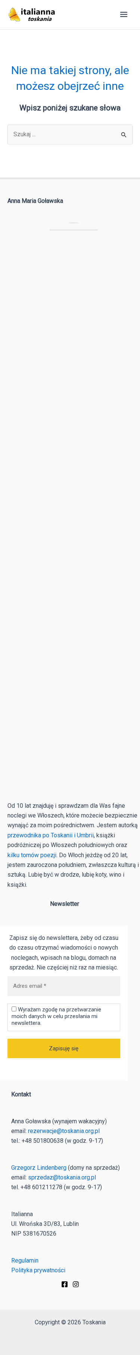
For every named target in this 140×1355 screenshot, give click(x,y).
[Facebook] (64, 1284)
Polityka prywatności (38, 1270)
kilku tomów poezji (31, 855)
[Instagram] (75, 1284)
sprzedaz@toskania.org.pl (62, 1177)
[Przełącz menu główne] (124, 14)
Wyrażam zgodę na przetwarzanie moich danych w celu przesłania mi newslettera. (56, 1016)
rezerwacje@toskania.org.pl (64, 1131)
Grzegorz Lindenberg (38, 1167)
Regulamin (24, 1260)
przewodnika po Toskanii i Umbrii (50, 835)
